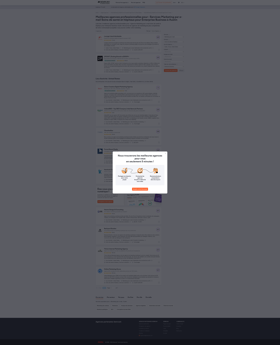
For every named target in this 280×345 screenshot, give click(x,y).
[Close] (165, 153)
